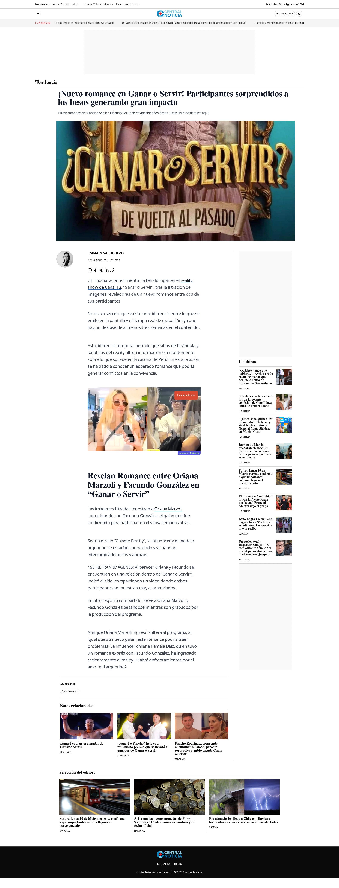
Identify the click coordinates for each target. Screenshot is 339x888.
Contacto (163, 864)
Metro (75, 4)
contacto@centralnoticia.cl (153, 872)
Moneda (108, 4)
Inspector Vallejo (91, 4)
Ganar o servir (70, 691)
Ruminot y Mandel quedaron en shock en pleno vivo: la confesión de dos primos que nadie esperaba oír (243, 22)
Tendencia (46, 82)
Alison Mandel (61, 4)
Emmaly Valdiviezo (106, 253)
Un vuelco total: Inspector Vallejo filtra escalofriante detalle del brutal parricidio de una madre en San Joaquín (114, 22)
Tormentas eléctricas (127, 4)
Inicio (178, 864)
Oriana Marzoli (168, 509)
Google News (284, 13)
